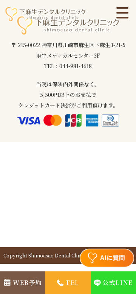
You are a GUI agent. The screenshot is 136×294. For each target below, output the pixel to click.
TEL (72, 282)
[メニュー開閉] (122, 14)
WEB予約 (27, 282)
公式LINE (117, 282)
